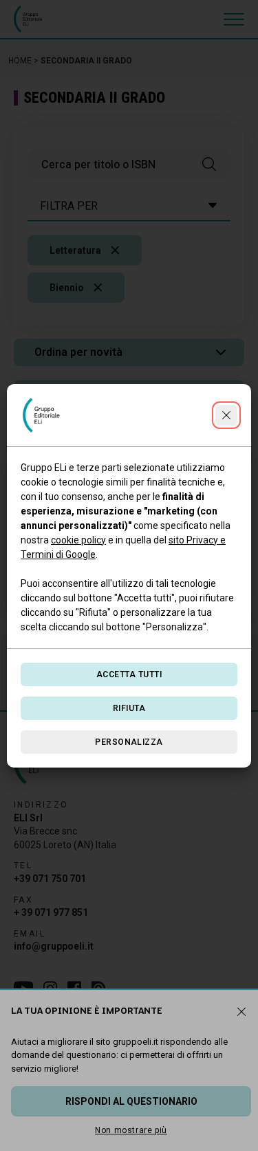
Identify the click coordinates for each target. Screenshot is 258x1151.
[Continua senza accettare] (226, 415)
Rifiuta (129, 708)
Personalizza (129, 742)
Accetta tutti (129, 674)
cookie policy (78, 540)
